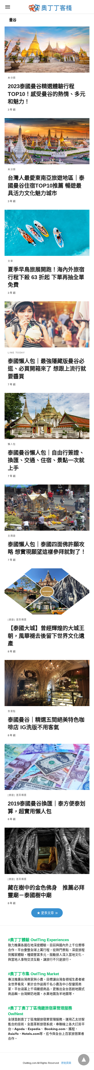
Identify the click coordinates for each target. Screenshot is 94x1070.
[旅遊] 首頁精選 (17, 619)
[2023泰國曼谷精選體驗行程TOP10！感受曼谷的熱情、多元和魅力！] (47, 49)
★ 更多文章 (45, 913)
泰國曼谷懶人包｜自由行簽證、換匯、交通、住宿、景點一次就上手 (46, 460)
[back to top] (83, 1059)
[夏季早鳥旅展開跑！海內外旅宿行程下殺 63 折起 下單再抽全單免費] (47, 233)
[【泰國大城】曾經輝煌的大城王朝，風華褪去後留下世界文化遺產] (47, 591)
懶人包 (12, 444)
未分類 (12, 78)
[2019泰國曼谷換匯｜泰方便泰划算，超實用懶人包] (47, 767)
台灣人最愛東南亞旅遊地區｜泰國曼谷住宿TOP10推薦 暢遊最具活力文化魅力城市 (46, 185)
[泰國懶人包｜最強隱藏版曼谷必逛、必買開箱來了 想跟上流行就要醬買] (47, 324)
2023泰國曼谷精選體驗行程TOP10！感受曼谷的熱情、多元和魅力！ (46, 94)
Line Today (16, 352)
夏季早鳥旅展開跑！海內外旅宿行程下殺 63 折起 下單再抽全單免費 (46, 277)
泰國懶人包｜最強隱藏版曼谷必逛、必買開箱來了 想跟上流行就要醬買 (47, 368)
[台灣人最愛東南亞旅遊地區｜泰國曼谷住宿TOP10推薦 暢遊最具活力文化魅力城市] (47, 141)
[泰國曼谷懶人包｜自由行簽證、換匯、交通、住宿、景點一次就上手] (47, 416)
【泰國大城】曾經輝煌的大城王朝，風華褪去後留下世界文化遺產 (46, 635)
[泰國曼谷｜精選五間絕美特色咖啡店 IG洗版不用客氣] (47, 683)
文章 (10, 261)
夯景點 (12, 711)
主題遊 (12, 536)
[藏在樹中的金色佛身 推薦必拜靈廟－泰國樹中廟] (47, 851)
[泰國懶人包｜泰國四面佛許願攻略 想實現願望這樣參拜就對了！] (47, 508)
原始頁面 (66, 1063)
